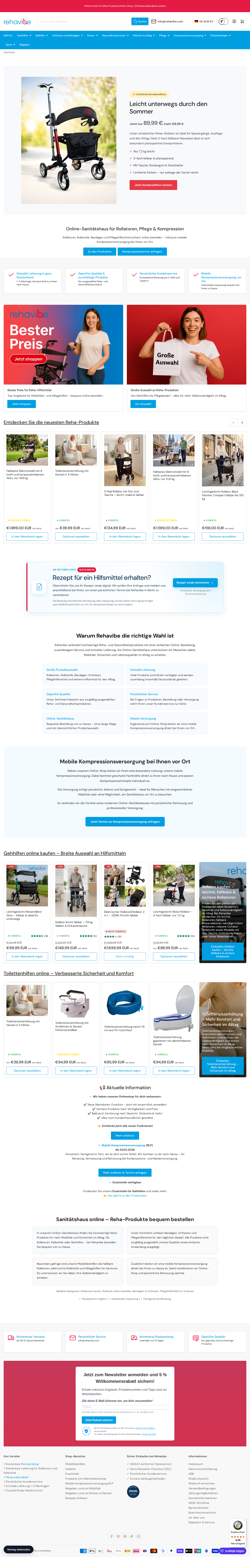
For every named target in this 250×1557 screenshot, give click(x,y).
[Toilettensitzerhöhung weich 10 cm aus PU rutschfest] (125, 1003)
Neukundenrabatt (17, 1477)
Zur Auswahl (143, 404)
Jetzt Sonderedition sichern (153, 185)
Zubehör (70, 1469)
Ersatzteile (72, 1474)
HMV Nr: (8, 35)
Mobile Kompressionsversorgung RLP (89, 1483)
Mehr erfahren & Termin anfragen (125, 1172)
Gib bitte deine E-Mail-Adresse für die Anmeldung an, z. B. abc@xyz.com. (118, 1412)
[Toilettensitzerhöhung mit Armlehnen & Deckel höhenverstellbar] (76, 1001)
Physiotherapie (218, 35)
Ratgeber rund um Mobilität (83, 1488)
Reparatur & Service (202, 1522)
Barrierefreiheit (198, 1508)
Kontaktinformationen (203, 1498)
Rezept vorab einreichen (193, 582)
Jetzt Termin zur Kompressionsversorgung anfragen (125, 822)
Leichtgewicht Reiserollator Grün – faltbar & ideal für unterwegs (24, 915)
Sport (9, 44)
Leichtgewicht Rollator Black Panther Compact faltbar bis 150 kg (223, 495)
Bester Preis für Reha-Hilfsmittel (29, 390)
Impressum (196, 1464)
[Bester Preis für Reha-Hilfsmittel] (63, 345)
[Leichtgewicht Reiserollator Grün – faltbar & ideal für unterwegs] (27, 885)
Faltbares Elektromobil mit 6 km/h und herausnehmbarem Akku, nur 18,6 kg (25, 474)
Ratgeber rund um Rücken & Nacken (88, 1493)
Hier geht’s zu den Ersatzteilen (127, 1195)
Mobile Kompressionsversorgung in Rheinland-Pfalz (125, 6)
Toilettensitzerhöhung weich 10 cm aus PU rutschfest (124, 1028)
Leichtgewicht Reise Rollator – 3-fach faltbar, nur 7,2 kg (173, 913)
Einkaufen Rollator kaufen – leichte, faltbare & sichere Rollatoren (223, 951)
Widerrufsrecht (199, 1479)
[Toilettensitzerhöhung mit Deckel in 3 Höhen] (76, 450)
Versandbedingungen (202, 1488)
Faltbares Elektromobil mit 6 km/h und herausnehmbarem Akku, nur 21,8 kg (172, 475)
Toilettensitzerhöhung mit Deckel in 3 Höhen (72, 472)
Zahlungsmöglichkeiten (203, 1493)
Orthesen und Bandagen (66, 35)
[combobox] (93, 21)
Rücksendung (30, 1464)
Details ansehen (149, 1434)
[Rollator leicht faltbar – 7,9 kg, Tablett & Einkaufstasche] (76, 891)
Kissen (91, 35)
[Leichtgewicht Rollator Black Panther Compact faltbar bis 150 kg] (223, 460)
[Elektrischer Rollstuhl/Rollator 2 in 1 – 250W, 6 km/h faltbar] (125, 885)
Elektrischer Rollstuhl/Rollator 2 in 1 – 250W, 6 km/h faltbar (124, 913)
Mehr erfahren (125, 1135)
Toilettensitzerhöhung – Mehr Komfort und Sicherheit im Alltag (222, 1019)
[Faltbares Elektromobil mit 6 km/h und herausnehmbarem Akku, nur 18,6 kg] (27, 450)
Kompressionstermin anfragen (142, 251)
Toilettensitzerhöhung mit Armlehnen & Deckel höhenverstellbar (72, 1026)
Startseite (9, 52)
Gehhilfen (22, 35)
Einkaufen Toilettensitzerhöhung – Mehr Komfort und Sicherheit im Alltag (222, 1066)
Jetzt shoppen (21, 404)
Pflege (162, 35)
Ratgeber (25, 44)
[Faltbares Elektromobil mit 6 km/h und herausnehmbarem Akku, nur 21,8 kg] (174, 450)
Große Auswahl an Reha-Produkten (155, 390)
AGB (191, 1474)
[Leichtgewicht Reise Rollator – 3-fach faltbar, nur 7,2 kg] (174, 885)
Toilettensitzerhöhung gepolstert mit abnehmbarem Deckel (172, 1040)
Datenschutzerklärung (203, 1469)
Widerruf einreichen (202, 1483)
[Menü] (244, 1521)
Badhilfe (40, 35)
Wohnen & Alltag (142, 35)
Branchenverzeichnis (202, 1512)
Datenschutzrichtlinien (145, 1428)
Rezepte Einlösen (76, 1498)
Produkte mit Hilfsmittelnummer (86, 1479)
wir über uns (197, 1517)
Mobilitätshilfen (75, 1464)
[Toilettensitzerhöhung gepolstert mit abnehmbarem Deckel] (174, 1008)
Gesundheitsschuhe (114, 35)
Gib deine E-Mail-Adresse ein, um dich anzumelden (117, 1400)
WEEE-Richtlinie (199, 1503)
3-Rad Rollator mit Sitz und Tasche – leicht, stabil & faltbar (124, 493)
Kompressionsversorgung (188, 35)
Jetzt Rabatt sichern (99, 1420)
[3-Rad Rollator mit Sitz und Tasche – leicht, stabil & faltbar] (125, 460)
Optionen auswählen (76, 536)
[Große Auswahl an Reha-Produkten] (186, 345)
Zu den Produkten (99, 251)
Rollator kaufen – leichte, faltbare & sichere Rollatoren (219, 892)
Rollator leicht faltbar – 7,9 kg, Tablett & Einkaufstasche (74, 924)
